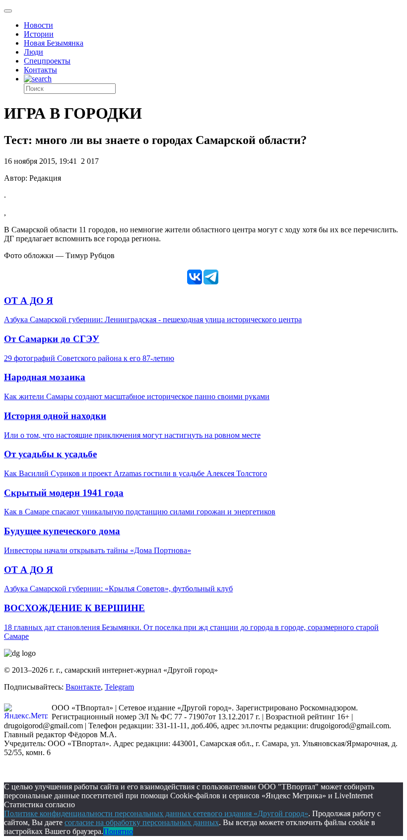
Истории (39, 34)
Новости (38, 25)
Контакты (40, 70)
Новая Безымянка (53, 43)
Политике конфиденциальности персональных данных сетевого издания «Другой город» (156, 813)
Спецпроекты (47, 61)
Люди (33, 52)
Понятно (118, 831)
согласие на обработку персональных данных (142, 822)
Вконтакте (83, 687)
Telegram (119, 687)
